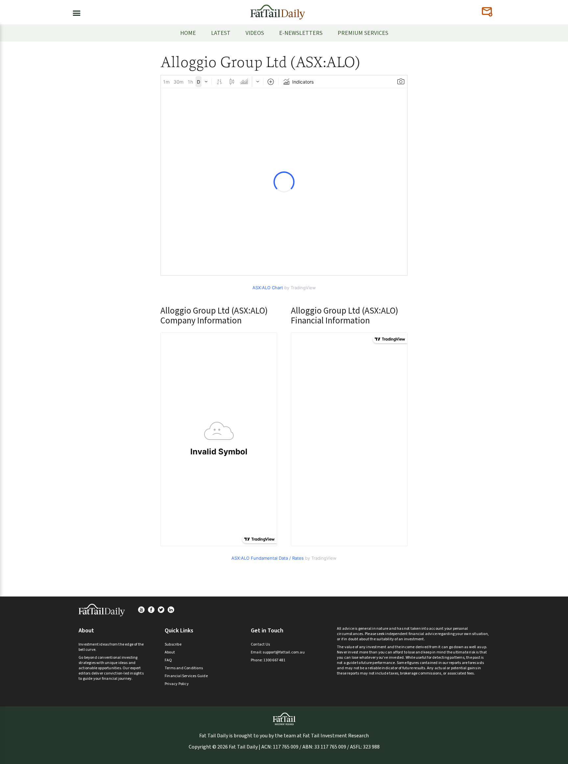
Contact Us (260, 644)
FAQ (168, 660)
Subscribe (173, 644)
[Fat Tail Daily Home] (277, 9)
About (170, 652)
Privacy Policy (177, 684)
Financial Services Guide (186, 676)
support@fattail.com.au (283, 652)
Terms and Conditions (184, 668)
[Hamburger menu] (74, 12)
